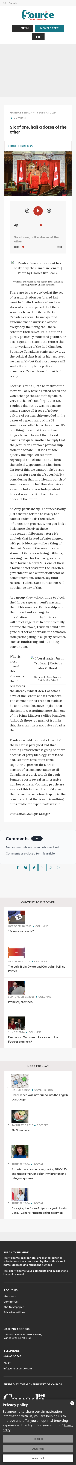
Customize (38, 1448)
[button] (22, 28)
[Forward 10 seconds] (49, 211)
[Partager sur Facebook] (17, 867)
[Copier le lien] (50, 867)
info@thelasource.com (18, 1368)
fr (38, 37)
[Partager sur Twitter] (33, 867)
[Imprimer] (58, 867)
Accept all (38, 1458)
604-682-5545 (12, 1356)
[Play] (38, 211)
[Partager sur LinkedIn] (42, 867)
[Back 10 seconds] (27, 211)
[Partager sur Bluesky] (25, 867)
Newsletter (49, 28)
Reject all (38, 1438)
